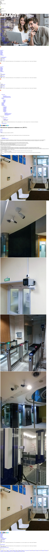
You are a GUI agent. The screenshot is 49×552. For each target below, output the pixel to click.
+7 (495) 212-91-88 (3, 538)
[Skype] (7, 125)
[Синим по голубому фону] (0, 6)
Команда (1, 34)
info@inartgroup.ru (2, 21)
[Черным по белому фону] (0, 4)
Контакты (3, 41)
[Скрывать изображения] (0, 10)
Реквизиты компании (6, 42)
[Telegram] (8, 125)
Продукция (1, 25)
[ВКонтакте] (0, 125)
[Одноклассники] (1, 125)
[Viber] (5, 125)
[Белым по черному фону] (0, 5)
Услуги (1, 28)
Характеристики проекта (5, 138)
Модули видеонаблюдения (5, 26)
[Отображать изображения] (0, 9)
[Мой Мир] (2, 125)
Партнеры (3, 37)
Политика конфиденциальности (4, 547)
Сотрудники (3, 38)
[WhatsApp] (6, 125)
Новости (1, 33)
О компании (2, 35)
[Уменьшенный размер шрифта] (0, 1)
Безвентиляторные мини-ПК (5, 27)
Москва (3, 30)
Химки (3, 31)
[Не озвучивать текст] (0, 12)
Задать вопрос (5, 43)
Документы (3, 40)
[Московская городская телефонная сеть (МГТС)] (23, 257)
